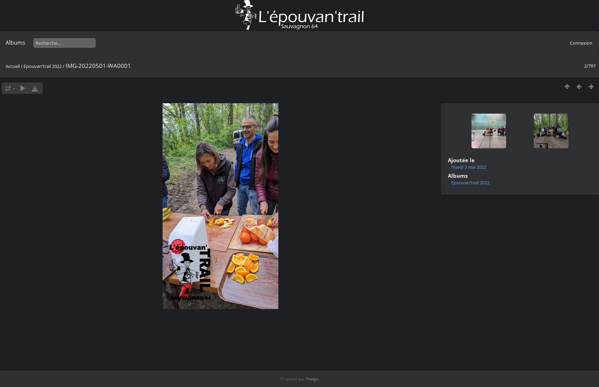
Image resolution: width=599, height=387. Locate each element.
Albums (15, 42)
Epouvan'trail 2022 (43, 66)
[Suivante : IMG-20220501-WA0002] (591, 86)
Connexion (581, 43)
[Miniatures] (567, 86)
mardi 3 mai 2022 (468, 167)
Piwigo (312, 379)
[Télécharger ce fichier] (35, 88)
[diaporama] (23, 88)
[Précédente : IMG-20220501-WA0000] (579, 86)
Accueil (13, 66)
